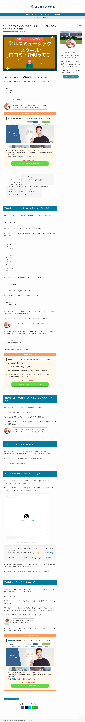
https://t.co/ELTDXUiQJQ (46, 553)
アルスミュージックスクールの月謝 (21, 189)
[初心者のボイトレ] (42, 7)
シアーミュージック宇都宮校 (28, 432)
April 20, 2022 (47, 558)
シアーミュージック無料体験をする (30, 163)
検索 (80, 25)
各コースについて (18, 182)
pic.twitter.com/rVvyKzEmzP (15, 555)
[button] (22, 707)
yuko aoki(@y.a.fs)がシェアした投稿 (26, 542)
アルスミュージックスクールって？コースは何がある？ (26, 180)
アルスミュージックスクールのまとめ (21, 194)
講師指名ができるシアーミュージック (30, 384)
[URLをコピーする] (36, 707)
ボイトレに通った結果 (22, 107)
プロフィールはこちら (70, 76)
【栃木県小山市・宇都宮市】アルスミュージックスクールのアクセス (30, 186)
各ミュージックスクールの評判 (11, 31)
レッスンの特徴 (18, 184)
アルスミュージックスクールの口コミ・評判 (23, 192)
